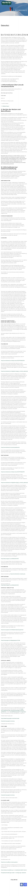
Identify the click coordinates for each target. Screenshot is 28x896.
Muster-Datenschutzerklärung (7, 870)
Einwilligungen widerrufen (20, 872)
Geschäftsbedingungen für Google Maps (18, 711)
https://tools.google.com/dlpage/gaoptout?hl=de (10, 640)
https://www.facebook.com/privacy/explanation (10, 447)
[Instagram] (25, 884)
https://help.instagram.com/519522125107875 (10, 558)
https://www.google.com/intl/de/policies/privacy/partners (12, 629)
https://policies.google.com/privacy (8, 721)
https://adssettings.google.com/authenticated (10, 718)
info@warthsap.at (5, 106)
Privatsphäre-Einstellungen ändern (8, 872)
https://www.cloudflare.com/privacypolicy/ (9, 862)
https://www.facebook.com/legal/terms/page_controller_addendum (14, 371)
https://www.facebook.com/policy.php (17, 573)
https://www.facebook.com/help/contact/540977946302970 (13, 360)
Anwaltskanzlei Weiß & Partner (21, 870)
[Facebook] (21, 884)
